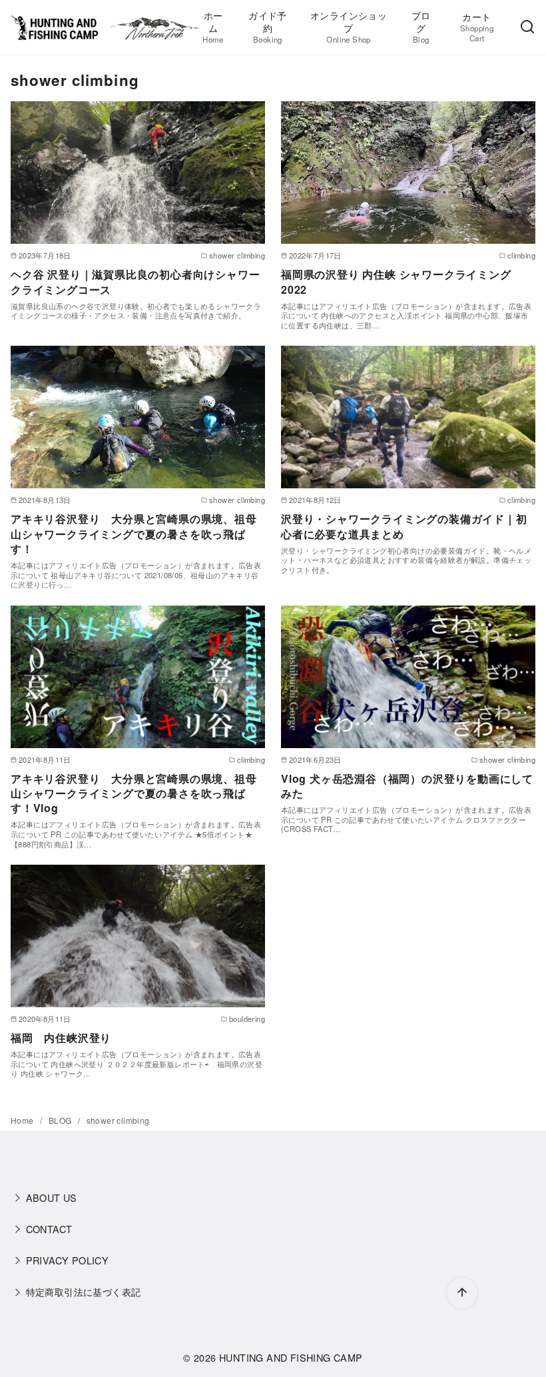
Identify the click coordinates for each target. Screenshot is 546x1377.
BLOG (61, 1120)
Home (23, 1120)
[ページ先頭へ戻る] (462, 1293)
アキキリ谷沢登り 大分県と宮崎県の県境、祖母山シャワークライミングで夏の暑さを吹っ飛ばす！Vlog (134, 793)
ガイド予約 (267, 26)
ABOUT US (51, 1197)
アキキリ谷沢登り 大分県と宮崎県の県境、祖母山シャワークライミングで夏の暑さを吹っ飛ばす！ (134, 533)
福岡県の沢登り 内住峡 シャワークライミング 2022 (396, 281)
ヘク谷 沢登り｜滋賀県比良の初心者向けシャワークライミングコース (135, 281)
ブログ (421, 26)
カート (476, 26)
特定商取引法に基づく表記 (83, 1291)
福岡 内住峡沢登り (61, 1037)
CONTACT (49, 1229)
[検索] (527, 27)
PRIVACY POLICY (67, 1260)
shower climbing (118, 1120)
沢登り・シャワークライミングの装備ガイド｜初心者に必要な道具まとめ (404, 526)
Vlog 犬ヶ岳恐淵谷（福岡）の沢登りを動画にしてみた (407, 786)
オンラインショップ (348, 26)
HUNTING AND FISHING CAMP (291, 1357)
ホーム (213, 26)
